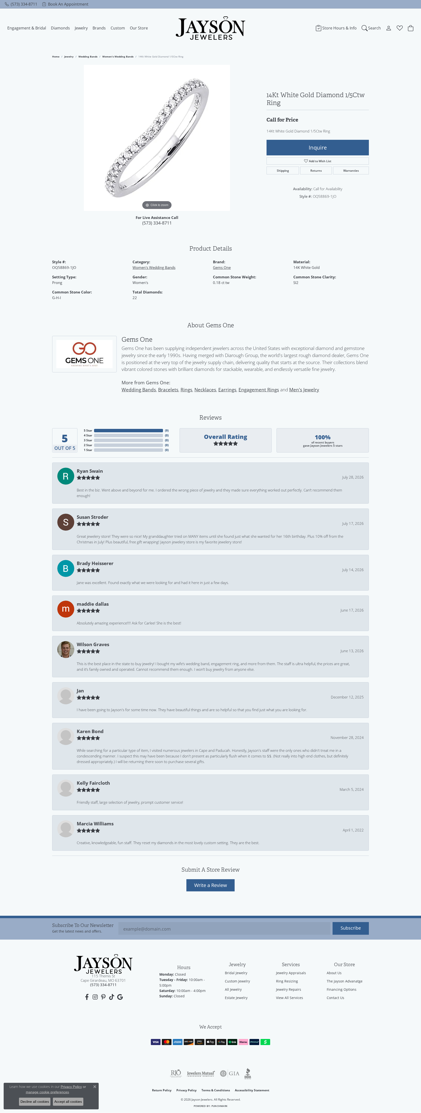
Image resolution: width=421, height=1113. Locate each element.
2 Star (88, 445)
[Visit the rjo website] (176, 1073)
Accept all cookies (68, 1102)
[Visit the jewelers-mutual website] (201, 1073)
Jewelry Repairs (288, 989)
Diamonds (60, 28)
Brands (99, 28)
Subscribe (351, 928)
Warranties (351, 170)
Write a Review (210, 885)
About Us (334, 973)
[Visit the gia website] (229, 1073)
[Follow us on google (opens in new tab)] (120, 997)
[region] (157, 138)
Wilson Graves (93, 644)
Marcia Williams (95, 823)
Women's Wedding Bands (118, 56)
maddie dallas (93, 604)
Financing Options (341, 989)
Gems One (222, 267)
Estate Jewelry (236, 997)
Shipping (283, 170)
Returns (316, 170)
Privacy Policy (186, 1090)
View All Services (289, 997)
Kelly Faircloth (93, 783)
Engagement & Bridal (26, 28)
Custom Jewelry (237, 981)
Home (55, 56)
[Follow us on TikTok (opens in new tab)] (112, 997)
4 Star (88, 435)
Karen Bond (90, 731)
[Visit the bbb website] (247, 1073)
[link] (21, 4)
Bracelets (168, 389)
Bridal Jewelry (236, 973)
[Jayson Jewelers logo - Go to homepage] (210, 28)
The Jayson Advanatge (345, 981)
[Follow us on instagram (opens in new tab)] (95, 997)
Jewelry (81, 28)
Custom (118, 28)
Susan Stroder (92, 517)
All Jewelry (233, 989)
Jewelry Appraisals (291, 973)
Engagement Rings (259, 389)
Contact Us (335, 997)
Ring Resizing (287, 981)
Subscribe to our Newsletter (83, 925)
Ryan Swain (90, 471)
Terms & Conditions (215, 1090)
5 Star (88, 430)
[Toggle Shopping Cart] (411, 28)
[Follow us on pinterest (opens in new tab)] (103, 997)
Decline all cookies (34, 1102)
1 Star (88, 450)
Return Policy (162, 1090)
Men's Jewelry (304, 389)
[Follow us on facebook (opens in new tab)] (87, 997)
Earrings (227, 389)
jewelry (69, 56)
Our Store (139, 28)
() (167, 430)
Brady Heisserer (95, 563)
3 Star (88, 440)
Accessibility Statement (252, 1090)
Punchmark (219, 1106)
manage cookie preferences (47, 1092)
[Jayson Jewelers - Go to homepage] (103, 964)
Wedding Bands (87, 56)
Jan (80, 690)
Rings (186, 389)
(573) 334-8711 (157, 223)
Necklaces (205, 389)
